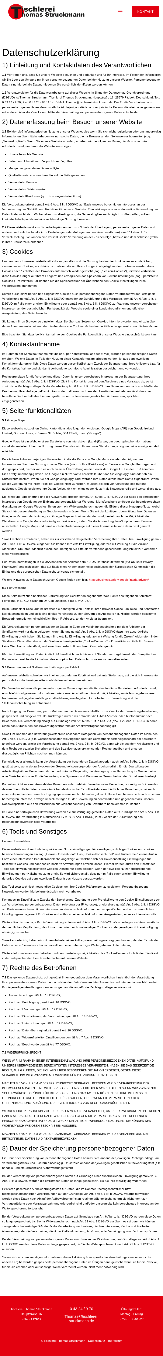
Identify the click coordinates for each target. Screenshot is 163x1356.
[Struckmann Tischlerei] (46, 11)
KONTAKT (145, 11)
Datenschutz (96, 1340)
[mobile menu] (120, 11)
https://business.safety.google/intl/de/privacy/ (119, 579)
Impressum (114, 1340)
